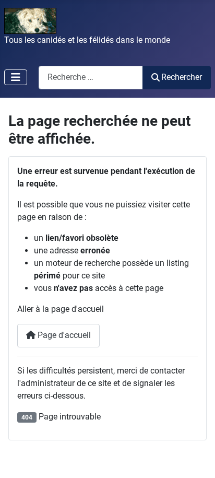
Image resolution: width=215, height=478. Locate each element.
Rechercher (181, 77)
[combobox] (91, 77)
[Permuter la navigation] (15, 77)
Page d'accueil (63, 335)
